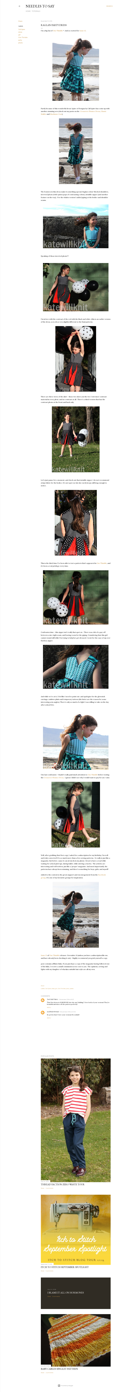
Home (28, 11)
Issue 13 (83, 31)
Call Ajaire (21, 29)
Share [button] (20, 21)
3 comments (49, 1188)
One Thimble (23, 37)
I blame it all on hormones (65, 1292)
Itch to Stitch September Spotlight (65, 1267)
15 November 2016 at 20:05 (68, 1012)
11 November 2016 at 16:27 (66, 999)
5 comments (56, 1296)
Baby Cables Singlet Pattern (59, 1368)
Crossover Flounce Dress (90, 111)
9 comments (49, 1271)
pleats (20, 43)
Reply (49, 1007)
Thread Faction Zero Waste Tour (63, 1184)
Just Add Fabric (52, 999)
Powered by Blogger (67, 1385)
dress (20, 32)
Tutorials (36, 11)
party (20, 40)
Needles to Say (40, 6)
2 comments (49, 1372)
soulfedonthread (53, 1012)
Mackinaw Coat (56, 114)
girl (19, 35)
